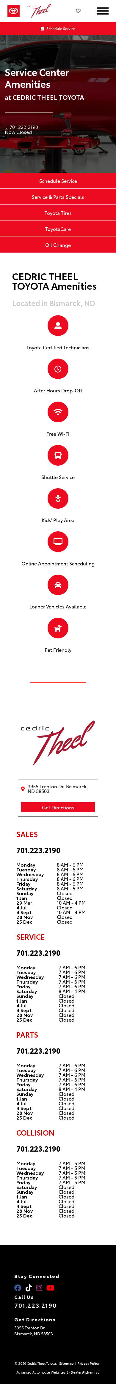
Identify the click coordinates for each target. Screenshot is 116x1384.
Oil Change (58, 244)
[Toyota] (13, 11)
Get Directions (58, 807)
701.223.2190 (38, 850)
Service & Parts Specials (58, 196)
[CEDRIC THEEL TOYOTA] (42, 11)
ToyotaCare (58, 228)
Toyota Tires (58, 212)
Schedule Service (60, 28)
